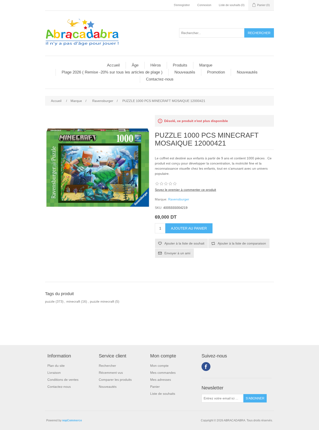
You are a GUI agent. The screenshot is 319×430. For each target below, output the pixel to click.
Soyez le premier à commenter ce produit (185, 190)
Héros (155, 65)
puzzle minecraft (102, 301)
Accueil (113, 65)
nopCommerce (72, 420)
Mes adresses (160, 379)
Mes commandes (163, 372)
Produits (180, 65)
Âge (135, 65)
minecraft (73, 301)
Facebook (206, 366)
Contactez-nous (160, 79)
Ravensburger (178, 199)
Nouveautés (184, 72)
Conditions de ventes (62, 379)
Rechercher (107, 365)
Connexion (204, 5)
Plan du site (56, 365)
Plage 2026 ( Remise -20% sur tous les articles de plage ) (112, 72)
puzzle (50, 301)
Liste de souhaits (162, 393)
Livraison (54, 372)
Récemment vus (111, 372)
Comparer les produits (115, 379)
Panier (155, 386)
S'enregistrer (182, 5)
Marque (205, 65)
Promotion (216, 72)
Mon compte (159, 365)
